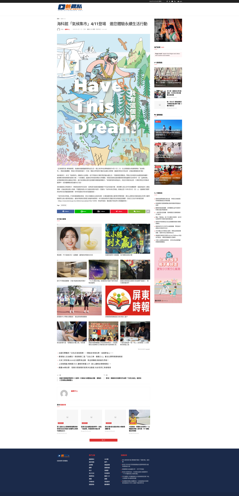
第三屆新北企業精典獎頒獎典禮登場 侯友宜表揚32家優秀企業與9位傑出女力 (67, 429)
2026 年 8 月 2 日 (161, 160)
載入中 (103, 440)
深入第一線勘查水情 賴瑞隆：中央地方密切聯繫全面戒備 (174, 93)
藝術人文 (63, 18)
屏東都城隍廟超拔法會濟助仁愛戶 (116, 317)
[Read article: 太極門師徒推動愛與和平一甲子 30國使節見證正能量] (168, 152)
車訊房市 (107, 481)
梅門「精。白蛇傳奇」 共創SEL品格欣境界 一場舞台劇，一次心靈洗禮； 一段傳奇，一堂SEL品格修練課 (168, 80)
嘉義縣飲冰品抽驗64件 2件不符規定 (133, 469)
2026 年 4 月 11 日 (77, 29)
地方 (90, 470)
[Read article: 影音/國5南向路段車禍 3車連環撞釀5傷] (115, 417)
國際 (90, 467)
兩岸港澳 (91, 462)
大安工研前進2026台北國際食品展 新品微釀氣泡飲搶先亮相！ (84, 360)
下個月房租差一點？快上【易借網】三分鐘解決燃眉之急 (134, 344)
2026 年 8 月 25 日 (62, 433)
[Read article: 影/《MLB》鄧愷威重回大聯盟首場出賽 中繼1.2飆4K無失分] (160, 105)
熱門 (105, 462)
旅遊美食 (60, 423)
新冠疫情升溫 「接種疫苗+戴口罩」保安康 (71, 343)
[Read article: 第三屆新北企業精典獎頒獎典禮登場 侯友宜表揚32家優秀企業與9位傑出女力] (67, 417)
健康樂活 (91, 459)
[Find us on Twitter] (169, 1)
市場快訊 (91, 481)
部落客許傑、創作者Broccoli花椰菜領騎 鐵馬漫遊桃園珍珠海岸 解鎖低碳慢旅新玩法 (168, 132)
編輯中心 (67, 29)
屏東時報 (63, 205)
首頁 (58, 18)
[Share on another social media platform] (148, 211)
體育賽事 (107, 484)
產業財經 (158, 144)
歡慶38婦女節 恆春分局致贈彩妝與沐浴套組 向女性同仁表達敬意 (85, 368)
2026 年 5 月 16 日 (161, 137)
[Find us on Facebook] (167, 1)
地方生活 (91, 473)
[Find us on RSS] (174, 1)
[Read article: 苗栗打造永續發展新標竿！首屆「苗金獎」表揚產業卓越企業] (91, 417)
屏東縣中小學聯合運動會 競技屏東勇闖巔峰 (72, 317)
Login (180, 1)
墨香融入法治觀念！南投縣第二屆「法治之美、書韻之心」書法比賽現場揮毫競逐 (91, 357)
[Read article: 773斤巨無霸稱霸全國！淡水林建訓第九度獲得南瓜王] (168, 175)
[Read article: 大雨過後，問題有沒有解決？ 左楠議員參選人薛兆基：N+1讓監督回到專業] (139, 417)
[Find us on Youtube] (172, 1)
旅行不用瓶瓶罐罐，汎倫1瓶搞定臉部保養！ (71, 281)
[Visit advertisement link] (168, 30)
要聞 (94, 29)
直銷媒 (106, 470)
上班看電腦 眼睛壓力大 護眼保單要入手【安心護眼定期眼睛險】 (84, 364)
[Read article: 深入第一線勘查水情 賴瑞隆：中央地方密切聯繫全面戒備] (160, 94)
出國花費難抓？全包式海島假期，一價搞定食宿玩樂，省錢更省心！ (85, 353)
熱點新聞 (107, 465)
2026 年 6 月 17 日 (161, 182)
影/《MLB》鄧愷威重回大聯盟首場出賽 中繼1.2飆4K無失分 (174, 104)
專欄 (90, 479)
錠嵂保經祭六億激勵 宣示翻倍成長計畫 (118, 255)
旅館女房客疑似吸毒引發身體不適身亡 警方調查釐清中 (134, 282)
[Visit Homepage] (70, 7)
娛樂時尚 (91, 476)
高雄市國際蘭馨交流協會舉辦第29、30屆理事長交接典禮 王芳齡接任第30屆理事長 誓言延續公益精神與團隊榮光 (103, 344)
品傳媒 (91, 465)
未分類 (106, 459)
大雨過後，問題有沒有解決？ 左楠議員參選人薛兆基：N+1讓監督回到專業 (139, 429)
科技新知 (107, 473)
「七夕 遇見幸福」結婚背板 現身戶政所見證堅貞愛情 (103, 282)
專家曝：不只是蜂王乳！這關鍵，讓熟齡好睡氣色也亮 (75, 255)
